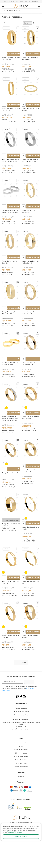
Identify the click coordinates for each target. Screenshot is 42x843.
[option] (3, 407)
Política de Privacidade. (14, 832)
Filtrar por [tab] (7, 23)
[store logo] (21, 6)
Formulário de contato (21, 715)
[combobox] (17, 10)
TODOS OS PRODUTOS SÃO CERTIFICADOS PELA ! (21, 1)
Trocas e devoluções (21, 743)
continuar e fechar (21, 836)
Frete (21, 746)
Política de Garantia (21, 760)
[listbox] (11, 407)
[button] (18, 27)
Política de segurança (21, 756)
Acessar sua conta (21, 708)
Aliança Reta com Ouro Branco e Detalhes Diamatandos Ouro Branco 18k (10, 418)
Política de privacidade (21, 753)
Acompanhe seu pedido (21, 711)
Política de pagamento (21, 749)
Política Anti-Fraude (21, 763)
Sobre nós (21, 776)
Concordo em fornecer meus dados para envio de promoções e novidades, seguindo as (19, 688)
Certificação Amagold (21, 766)
